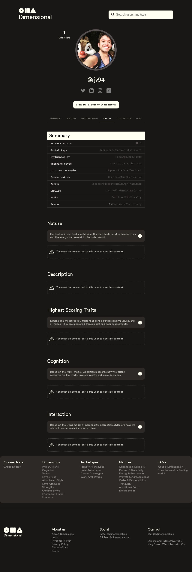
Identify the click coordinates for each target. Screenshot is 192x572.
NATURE (71, 119)
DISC (139, 119)
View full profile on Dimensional (96, 104)
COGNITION (124, 119)
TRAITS (107, 119)
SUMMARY (56, 119)
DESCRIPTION (89, 119)
